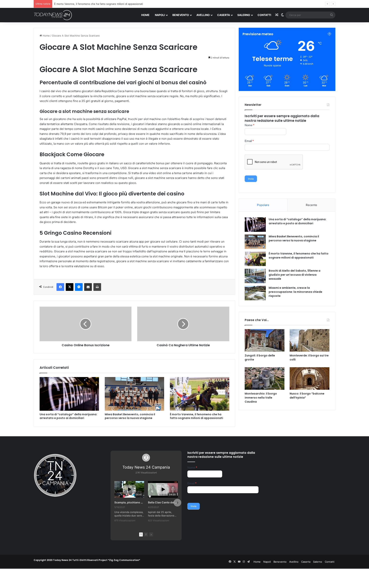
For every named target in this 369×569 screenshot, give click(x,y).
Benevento (180, 15)
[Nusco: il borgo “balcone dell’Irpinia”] (309, 378)
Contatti (264, 15)
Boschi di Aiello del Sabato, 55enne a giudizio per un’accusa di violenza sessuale (102, 3)
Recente (311, 205)
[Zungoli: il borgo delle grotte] (264, 340)
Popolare (263, 205)
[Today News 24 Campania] (53, 15)
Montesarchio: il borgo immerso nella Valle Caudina (261, 398)
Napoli (160, 15)
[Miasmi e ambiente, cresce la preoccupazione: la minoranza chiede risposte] (255, 293)
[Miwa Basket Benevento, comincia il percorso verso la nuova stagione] (134, 393)
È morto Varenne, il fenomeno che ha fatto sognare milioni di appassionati (196, 416)
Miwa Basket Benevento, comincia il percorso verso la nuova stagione (130, 416)
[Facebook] (60, 287)
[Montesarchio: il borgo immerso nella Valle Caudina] (264, 378)
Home (145, 15)
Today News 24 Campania (146, 467)
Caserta (223, 15)
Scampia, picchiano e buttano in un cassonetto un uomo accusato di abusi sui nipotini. (129, 502)
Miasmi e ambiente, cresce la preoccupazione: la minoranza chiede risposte (295, 292)
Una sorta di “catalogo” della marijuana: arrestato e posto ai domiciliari (68, 416)
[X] (69, 287)
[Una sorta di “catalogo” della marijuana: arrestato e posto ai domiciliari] (69, 393)
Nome (249, 125)
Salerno (243, 15)
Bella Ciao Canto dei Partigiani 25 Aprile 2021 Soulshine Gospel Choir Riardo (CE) (163, 502)
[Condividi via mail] (88, 287)
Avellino (203, 15)
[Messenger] (79, 287)
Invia (251, 178)
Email (249, 141)
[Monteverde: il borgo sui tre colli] (309, 340)
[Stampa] (97, 287)
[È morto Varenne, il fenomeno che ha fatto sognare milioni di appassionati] (199, 393)
